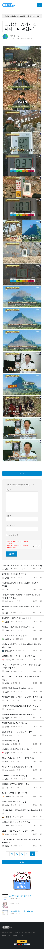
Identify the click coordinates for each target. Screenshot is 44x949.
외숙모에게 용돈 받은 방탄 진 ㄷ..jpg (17, 766)
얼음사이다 (8, 569)
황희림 (6, 578)
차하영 (6, 630)
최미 (6, 735)
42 (17, 854)
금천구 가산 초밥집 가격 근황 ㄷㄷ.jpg (18, 830)
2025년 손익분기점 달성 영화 (14, 635)
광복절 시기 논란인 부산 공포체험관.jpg (18, 656)
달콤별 (6, 622)
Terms (15, 935)
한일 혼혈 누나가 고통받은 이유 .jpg (17, 731)
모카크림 (7, 659)
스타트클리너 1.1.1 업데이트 (21, 911)
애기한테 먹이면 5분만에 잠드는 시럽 (17, 749)
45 (32, 854)
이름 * (8, 515)
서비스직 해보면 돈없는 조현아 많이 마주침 (20, 705)
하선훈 (6, 671)
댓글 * (8, 490)
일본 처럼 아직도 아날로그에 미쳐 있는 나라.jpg (22, 565)
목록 (23, 473)
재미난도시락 (9, 651)
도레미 (6, 753)
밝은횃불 (7, 796)
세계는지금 (14, 35)
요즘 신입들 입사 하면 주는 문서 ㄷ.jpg (18, 758)
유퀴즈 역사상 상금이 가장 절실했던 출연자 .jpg (22, 697)
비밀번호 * (10, 525)
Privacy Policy (6, 935)
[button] (39, 5)
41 (12, 854)
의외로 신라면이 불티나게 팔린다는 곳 (18, 627)
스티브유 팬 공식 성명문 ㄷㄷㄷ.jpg (17, 822)
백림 (6, 601)
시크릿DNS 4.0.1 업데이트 (20, 896)
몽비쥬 (6, 834)
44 (27, 854)
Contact (21, 935)
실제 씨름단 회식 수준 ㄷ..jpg (14, 801)
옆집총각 (7, 639)
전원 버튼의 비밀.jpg (10, 740)
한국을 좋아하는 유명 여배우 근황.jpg (17, 688)
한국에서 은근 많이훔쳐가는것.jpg (16, 784)
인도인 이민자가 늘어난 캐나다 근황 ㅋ (18, 714)
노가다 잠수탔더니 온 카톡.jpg (14, 792)
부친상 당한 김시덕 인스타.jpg (14, 723)
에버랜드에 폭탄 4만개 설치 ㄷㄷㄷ (16, 618)
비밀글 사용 (14, 535)
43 (22, 854)
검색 (22, 862)
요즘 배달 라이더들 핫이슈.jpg (14, 775)
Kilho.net (18, 932)
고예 (6, 589)
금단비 (6, 692)
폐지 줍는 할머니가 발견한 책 (14, 574)
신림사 (6, 613)
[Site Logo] (8, 5)
